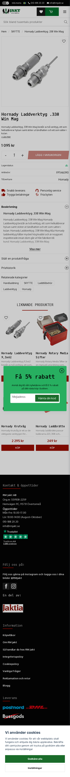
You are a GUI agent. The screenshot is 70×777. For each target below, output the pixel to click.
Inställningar (35, 768)
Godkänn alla (35, 758)
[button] (62, 371)
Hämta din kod (47, 398)
